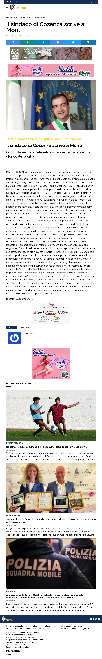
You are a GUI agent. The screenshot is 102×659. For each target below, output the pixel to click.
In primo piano (37, 17)
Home (9, 17)
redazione (12, 450)
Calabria (21, 17)
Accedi (93, 2)
